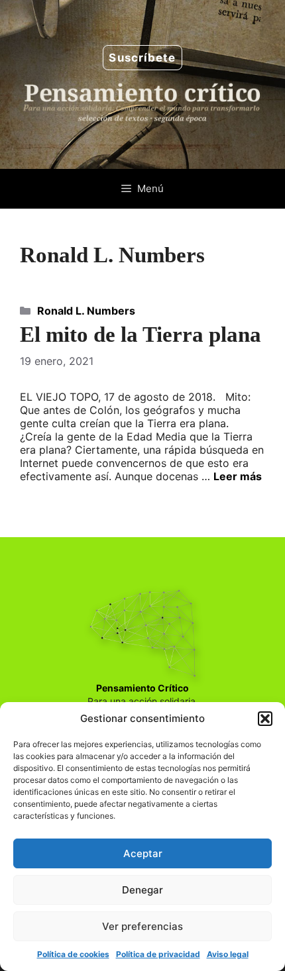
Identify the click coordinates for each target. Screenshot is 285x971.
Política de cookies (73, 954)
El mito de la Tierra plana (140, 334)
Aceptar (142, 853)
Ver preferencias (142, 926)
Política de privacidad (158, 954)
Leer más (237, 476)
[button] (265, 718)
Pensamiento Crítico (142, 687)
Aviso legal (228, 954)
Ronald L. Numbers (86, 310)
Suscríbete (142, 57)
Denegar (142, 890)
